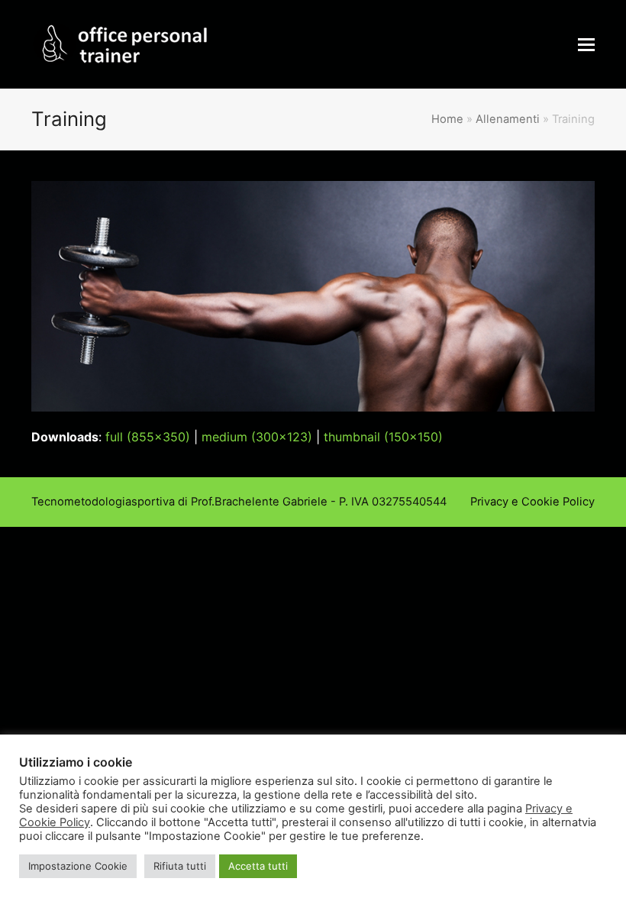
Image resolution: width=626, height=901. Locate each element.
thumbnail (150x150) (383, 436)
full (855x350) (147, 436)
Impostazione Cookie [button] (77, 866)
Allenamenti (508, 119)
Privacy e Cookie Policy (532, 502)
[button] (586, 44)
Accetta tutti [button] (258, 866)
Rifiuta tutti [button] (179, 866)
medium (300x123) (257, 436)
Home (447, 119)
